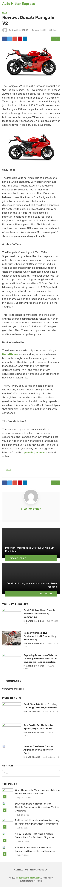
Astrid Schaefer (35, 666)
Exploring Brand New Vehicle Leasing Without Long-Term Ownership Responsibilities (40, 658)
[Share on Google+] (14, 39)
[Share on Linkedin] (25, 39)
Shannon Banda (20, 30)
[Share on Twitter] (9, 39)
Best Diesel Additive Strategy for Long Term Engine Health (41, 706)
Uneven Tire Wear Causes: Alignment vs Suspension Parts (38, 749)
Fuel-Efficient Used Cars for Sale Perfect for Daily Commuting (40, 613)
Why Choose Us (39, 870)
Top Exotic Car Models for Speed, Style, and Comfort (39, 727)
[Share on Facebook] (4, 39)
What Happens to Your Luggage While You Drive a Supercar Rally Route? (37, 792)
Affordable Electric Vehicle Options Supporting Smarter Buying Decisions (35, 849)
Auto (4, 12)
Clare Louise (33, 711)
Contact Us (21, 870)
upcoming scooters (35, 452)
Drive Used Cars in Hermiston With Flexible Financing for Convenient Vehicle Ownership (37, 807)
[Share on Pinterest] (20, 39)
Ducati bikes (10, 354)
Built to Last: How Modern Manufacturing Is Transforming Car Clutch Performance (37, 822)
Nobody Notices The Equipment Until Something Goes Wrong (39, 636)
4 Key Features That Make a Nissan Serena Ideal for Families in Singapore (34, 836)
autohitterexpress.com (28, 878)
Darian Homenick (35, 621)
